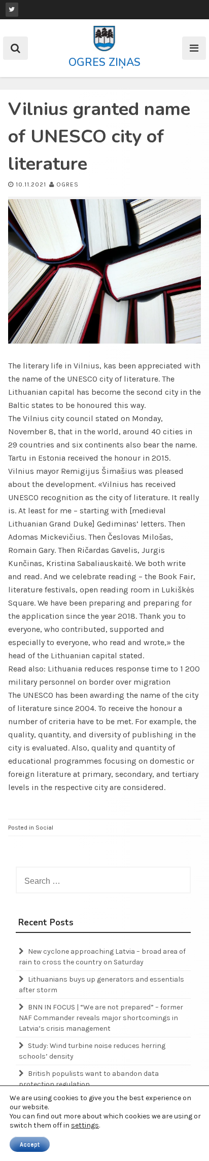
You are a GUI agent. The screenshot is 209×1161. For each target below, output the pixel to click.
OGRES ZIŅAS (104, 62)
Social (44, 827)
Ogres (67, 184)
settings (85, 1125)
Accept (30, 1144)
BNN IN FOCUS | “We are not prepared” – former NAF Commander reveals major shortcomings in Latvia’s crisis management (101, 1018)
